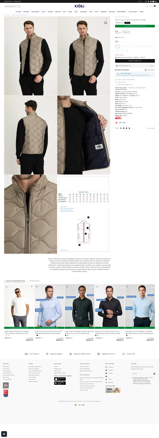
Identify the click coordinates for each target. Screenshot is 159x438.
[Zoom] (30, 55)
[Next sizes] (54, 326)
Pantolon (58, 11)
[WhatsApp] (127, 128)
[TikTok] (156, 1)
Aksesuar (112, 11)
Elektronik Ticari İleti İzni (86, 388)
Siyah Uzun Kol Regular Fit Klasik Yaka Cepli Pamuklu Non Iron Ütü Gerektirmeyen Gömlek (79, 332)
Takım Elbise (35, 11)
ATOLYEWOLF (121, 11)
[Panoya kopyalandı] (130, 128)
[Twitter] (151, 1)
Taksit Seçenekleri (123, 70)
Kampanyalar (17, 1)
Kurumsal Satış (7, 371)
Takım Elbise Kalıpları (34, 375)
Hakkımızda (6, 366)
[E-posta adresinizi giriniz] (154, 374)
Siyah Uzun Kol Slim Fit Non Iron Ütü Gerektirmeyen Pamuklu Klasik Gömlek (107, 332)
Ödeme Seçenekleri (34, 368)
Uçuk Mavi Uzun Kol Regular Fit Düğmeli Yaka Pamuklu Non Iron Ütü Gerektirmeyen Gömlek (139, 332)
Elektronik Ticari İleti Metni (87, 383)
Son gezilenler (34, 281)
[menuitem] (8, 1)
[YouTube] (153, 1)
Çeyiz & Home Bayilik (8, 375)
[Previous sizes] (14, 326)
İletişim (56, 366)
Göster (152, 65)
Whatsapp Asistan (61, 373)
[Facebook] (148, 1)
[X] (124, 128)
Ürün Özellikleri (121, 87)
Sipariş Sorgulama (33, 381)
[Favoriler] (150, 6)
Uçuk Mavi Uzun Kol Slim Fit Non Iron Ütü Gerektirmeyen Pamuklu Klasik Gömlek (48, 332)
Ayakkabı (103, 11)
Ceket (70, 11)
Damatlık (26, 11)
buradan (141, 383)
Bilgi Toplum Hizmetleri (86, 371)
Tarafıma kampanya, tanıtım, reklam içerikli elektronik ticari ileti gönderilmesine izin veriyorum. (143, 379)
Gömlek (50, 11)
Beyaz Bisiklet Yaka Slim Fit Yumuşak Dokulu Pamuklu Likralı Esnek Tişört (17, 332)
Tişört (43, 11)
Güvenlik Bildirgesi (85, 368)
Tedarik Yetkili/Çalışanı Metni (87, 386)
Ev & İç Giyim (133, 11)
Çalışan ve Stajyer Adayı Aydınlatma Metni (91, 381)
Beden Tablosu (119, 54)
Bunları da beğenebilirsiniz (15, 281)
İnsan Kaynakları (7, 373)
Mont (96, 11)
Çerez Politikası (84, 390)
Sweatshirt (83, 11)
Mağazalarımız (8, 1)
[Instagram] (146, 1)
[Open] (4, 434)
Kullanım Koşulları (84, 366)
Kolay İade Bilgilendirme (35, 371)
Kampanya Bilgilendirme (35, 366)
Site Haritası (6, 377)
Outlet (141, 11)
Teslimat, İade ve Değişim (136, 87)
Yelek (76, 11)
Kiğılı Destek (151, 128)
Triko (91, 11)
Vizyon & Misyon (7, 379)
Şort (64, 11)
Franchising (6, 368)
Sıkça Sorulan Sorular (34, 373)
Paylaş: (117, 128)
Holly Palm (85, 401)
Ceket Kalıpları (32, 377)
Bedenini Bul (32, 379)
